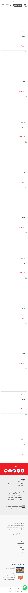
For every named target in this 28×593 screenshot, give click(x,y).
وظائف (22, 553)
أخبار (23, 549)
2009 (23, 309)
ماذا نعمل (21, 545)
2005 (23, 399)
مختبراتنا (22, 547)
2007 (23, 354)
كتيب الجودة (15, 534)
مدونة (23, 555)
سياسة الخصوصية (18, 589)
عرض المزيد (22, 46)
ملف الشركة (21, 534)
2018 (23, 82)
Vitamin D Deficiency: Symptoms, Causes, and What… (9, 572)
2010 (23, 263)
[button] (25, 587)
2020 (23, 36)
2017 (23, 127)
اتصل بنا (22, 556)
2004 (23, 445)
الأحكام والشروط (8, 589)
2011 (23, 218)
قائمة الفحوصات (20, 551)
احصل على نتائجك (18, 5)
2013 (23, 173)
